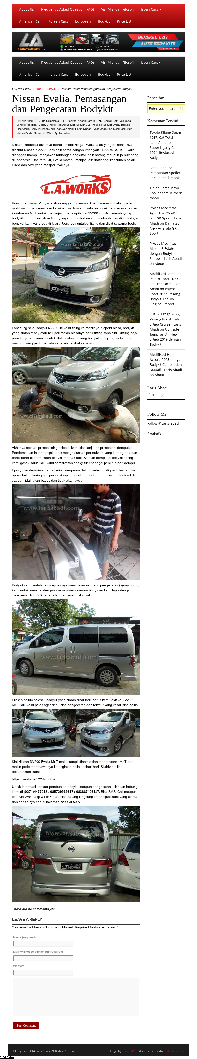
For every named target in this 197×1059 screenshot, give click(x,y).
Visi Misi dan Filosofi (117, 9)
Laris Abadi (26, 120)
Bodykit (104, 21)
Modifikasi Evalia (122, 128)
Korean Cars (58, 21)
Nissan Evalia (24, 133)
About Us (26, 9)
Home (37, 89)
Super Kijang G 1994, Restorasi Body (162, 152)
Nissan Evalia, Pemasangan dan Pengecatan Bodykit (69, 103)
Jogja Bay (106, 128)
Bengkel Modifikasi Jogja (31, 124)
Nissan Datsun (86, 120)
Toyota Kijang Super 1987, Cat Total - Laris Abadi (166, 137)
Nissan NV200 (42, 133)
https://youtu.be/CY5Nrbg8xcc (34, 779)
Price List (124, 21)
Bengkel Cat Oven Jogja (117, 120)
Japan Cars (150, 9)
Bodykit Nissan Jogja (43, 128)
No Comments (50, 120)
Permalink (64, 133)
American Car (30, 21)
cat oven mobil (65, 128)
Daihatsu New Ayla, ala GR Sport (164, 228)
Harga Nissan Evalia (87, 128)
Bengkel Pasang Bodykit (61, 124)
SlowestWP (130, 1051)
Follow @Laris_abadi (163, 423)
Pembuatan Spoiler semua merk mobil (166, 193)
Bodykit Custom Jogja (89, 124)
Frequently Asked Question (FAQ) (67, 9)
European (83, 21)
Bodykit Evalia (111, 124)
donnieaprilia (175, 1051)
